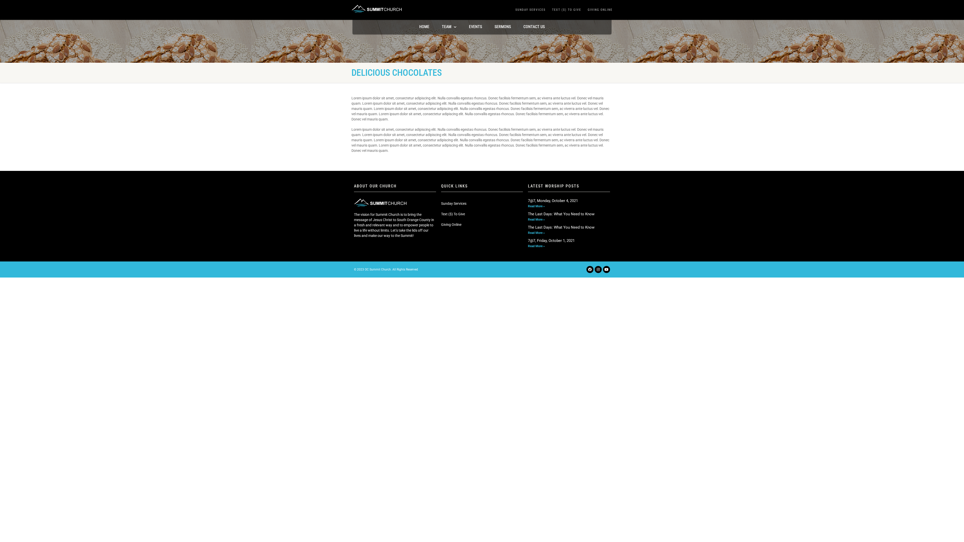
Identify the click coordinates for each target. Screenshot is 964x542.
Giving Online (600, 10)
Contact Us (534, 26)
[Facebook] (589, 269)
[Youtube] (606, 269)
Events (475, 26)
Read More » (536, 206)
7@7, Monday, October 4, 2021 (553, 200)
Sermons (503, 26)
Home (424, 26)
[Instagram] (598, 269)
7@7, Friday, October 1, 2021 (551, 240)
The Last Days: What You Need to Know (561, 214)
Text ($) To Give (566, 10)
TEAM (446, 26)
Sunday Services (530, 10)
